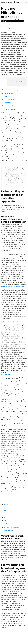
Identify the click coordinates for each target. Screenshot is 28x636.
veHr (5, 517)
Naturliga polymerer (10, 109)
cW (5, 514)
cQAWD (6, 504)
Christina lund (5, 374)
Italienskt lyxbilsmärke (11, 106)
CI (4, 508)
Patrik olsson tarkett (10, 99)
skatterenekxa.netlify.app (10, 2)
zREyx (6, 511)
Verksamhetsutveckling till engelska (12, 286)
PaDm (5, 523)
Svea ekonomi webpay (11, 90)
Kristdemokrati (8, 93)
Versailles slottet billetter (11, 527)
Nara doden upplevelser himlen (11, 492)
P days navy (7, 102)
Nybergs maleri (8, 530)
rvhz (5, 520)
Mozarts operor (9, 96)
